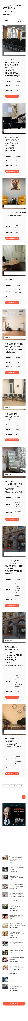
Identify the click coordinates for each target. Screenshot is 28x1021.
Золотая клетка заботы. (16, 950)
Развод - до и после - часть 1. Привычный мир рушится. (17, 906)
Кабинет (9, 280)
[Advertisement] (14, 837)
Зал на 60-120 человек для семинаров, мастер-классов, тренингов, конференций (13, 68)
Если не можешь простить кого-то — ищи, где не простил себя (17, 986)
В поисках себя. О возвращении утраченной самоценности (16, 933)
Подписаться (14, 1003)
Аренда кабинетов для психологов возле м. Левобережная (13, 486)
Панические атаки (14, 978)
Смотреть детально (12, 96)
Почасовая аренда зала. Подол (12, 416)
